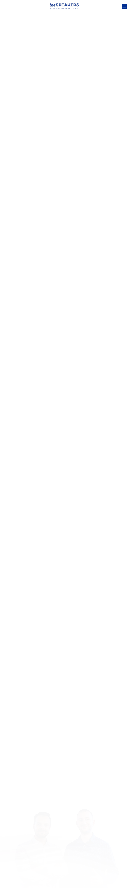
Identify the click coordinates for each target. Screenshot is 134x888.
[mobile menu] (124, 6)
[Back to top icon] (121, 882)
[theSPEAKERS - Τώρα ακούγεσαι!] (64, 6)
